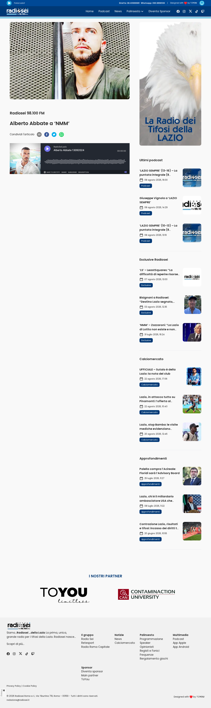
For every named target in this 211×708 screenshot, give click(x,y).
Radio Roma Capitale (95, 647)
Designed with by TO (183, 3)
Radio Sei (87, 639)
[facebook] (46, 134)
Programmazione (151, 639)
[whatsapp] (61, 134)
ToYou (85, 679)
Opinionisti (147, 647)
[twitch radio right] (170, 84)
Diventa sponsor (92, 671)
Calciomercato (125, 643)
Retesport (87, 643)
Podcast (104, 11)
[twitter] (54, 134)
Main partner (89, 675)
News (118, 11)
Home (90, 11)
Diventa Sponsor (159, 11)
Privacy (1, 692)
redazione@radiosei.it (18, 700)
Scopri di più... (15, 644)
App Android (181, 647)
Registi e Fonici (149, 651)
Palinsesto (133, 11)
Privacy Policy (14, 686)
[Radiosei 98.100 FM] (105, 625)
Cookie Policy (30, 686)
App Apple (179, 643)
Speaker (145, 643)
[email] (39, 134)
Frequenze (147, 655)
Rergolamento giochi (154, 658)
